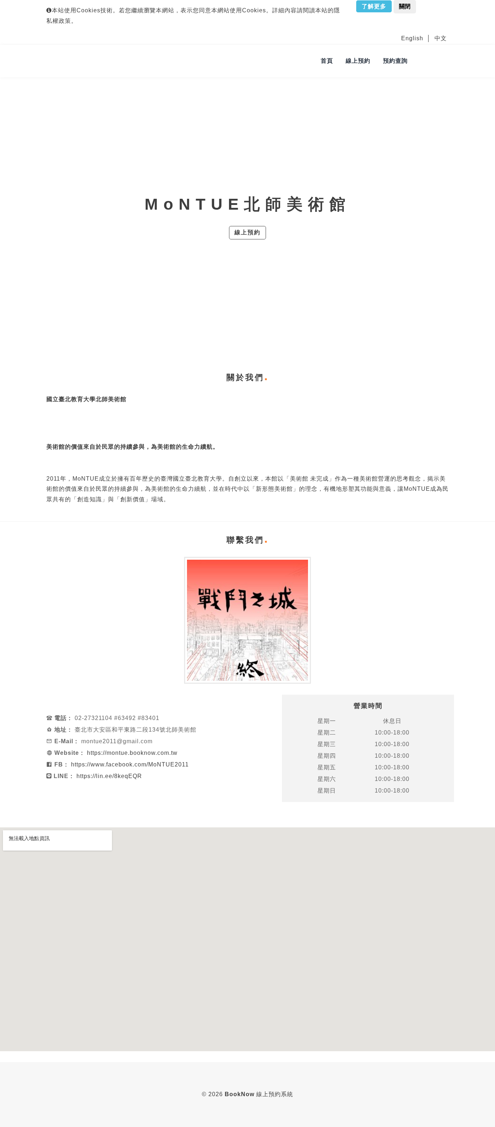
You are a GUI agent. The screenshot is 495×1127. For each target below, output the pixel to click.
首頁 (327, 61)
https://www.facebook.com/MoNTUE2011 (130, 764)
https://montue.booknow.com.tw (132, 753)
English (412, 38)
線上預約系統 (259, 1094)
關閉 (405, 6)
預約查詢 (395, 61)
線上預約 (358, 61)
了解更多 (374, 6)
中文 (440, 38)
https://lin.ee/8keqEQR (109, 776)
